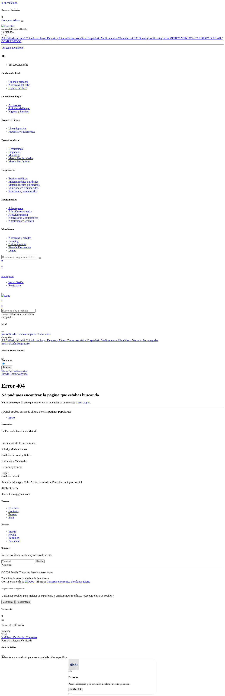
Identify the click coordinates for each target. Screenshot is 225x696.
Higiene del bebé (17, 88)
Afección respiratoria (20, 211)
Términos (13, 537)
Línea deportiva (17, 128)
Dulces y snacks (17, 244)
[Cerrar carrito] (2, 620)
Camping (13, 241)
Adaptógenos (15, 208)
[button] (112, 29)
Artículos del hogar (19, 108)
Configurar (8, 602)
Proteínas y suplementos (21, 131)
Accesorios (14, 105)
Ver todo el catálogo (12, 47)
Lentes (12, 250)
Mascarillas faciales (19, 161)
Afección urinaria (18, 214)
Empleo (12, 514)
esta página (84, 402)
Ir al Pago (7, 637)
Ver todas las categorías (145, 340)
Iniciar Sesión (16, 282)
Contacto (15, 373)
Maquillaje (14, 155)
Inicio (11, 417)
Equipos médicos (17, 178)
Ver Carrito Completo (25, 637)
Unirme (39, 561)
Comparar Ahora (10, 20)
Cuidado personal (18, 81)
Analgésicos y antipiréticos (23, 217)
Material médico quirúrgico (23, 181)
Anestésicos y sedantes (21, 220)
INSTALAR (75, 689)
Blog (11, 517)
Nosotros (13, 508)
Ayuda (24, 373)
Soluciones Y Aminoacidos (23, 187)
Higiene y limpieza (18, 111)
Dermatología (16, 148)
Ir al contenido (9, 2)
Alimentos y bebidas (19, 237)
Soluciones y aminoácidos (22, 191)
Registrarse (14, 285)
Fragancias (14, 151)
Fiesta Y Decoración (19, 247)
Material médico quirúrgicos (24, 184)
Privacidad (14, 541)
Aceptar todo (23, 602)
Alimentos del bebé (19, 84)
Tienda (5, 373)
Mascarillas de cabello (20, 158)
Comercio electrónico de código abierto (68, 581)
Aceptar (7, 367)
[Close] (22, 21)
